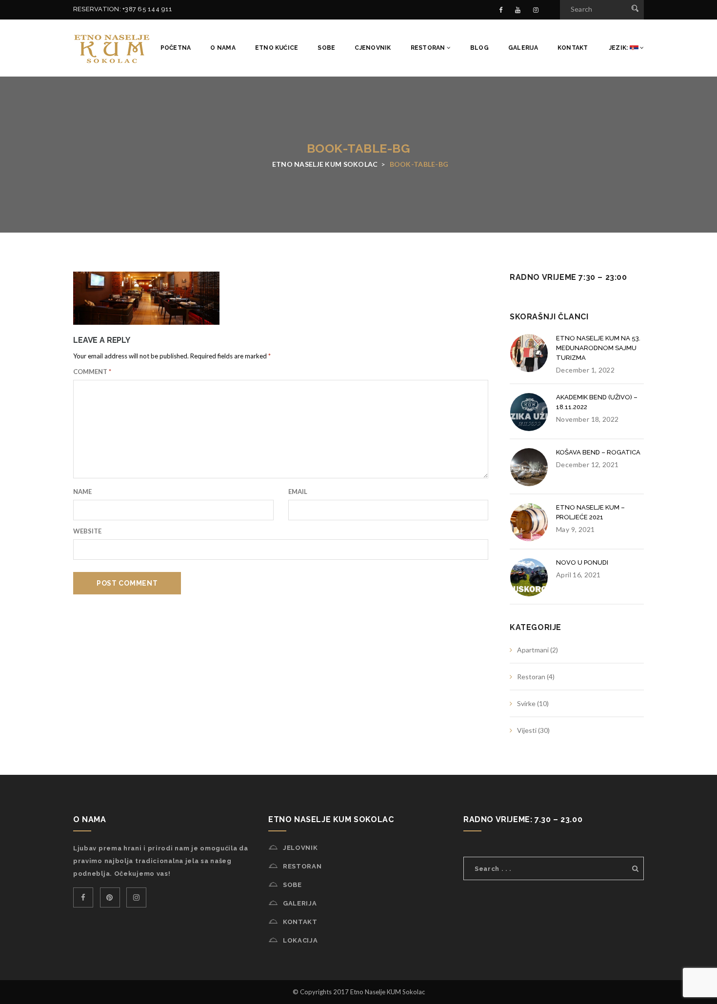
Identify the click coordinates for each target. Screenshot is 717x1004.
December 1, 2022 (585, 370)
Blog (479, 47)
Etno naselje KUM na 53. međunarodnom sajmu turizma (598, 348)
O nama (222, 47)
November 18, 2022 (587, 419)
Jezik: (619, 47)
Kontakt (573, 47)
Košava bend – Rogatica (598, 452)
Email (297, 491)
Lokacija (300, 940)
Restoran (429, 47)
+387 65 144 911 (147, 9)
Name (82, 491)
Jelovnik (300, 847)
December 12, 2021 (587, 464)
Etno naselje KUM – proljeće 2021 (590, 512)
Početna (175, 47)
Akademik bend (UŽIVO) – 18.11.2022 (596, 402)
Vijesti (527, 730)
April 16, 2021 (578, 575)
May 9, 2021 (575, 529)
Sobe (326, 47)
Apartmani (533, 650)
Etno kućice (277, 47)
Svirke (526, 703)
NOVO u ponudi (582, 562)
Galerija (523, 47)
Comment (92, 371)
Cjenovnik (373, 47)
